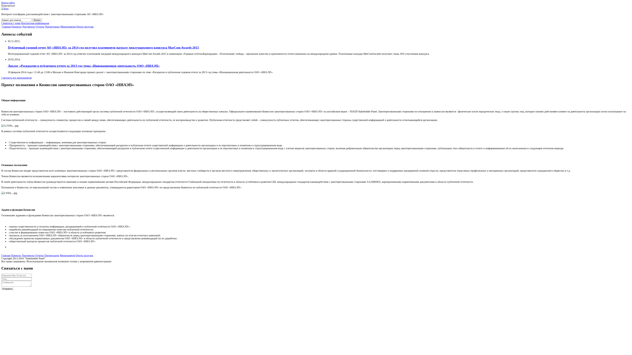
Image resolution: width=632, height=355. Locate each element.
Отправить (7, 289)
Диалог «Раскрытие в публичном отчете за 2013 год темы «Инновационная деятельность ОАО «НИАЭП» (84, 66)
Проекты (16, 26)
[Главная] (5, 8)
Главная (6, 26)
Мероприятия (68, 26)
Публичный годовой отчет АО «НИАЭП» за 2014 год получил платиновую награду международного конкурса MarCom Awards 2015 (103, 47)
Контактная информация (35, 23)
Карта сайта (8, 2)
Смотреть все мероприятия (16, 77)
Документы (28, 26)
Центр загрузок (85, 26)
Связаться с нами (11, 23)
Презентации (52, 26)
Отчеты (40, 26)
